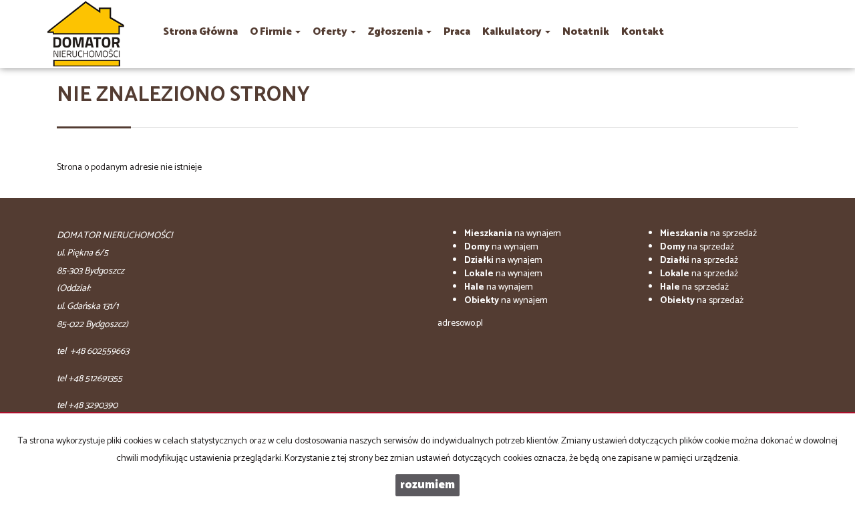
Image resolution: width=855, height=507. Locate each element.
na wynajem (512, 233)
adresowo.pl (460, 323)
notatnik (585, 31)
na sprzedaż (708, 233)
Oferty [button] (331, 31)
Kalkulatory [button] (513, 31)
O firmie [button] (272, 31)
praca (457, 31)
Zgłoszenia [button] (396, 31)
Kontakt (642, 31)
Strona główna (200, 31)
